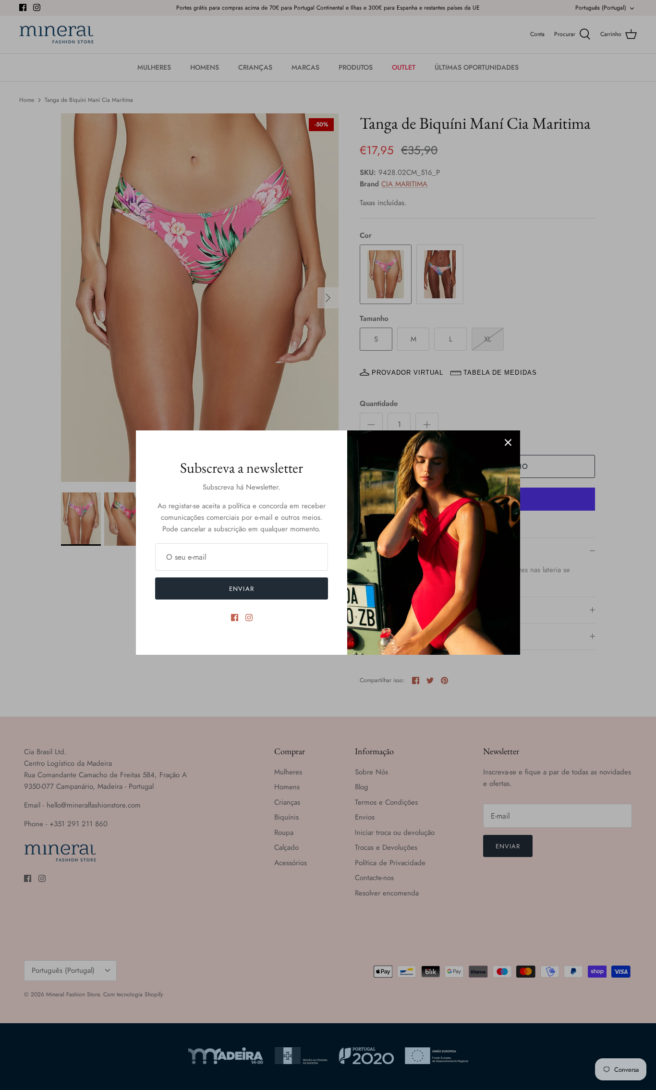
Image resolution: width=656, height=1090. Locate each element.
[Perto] (508, 442)
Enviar (241, 588)
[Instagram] (249, 617)
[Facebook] (234, 617)
